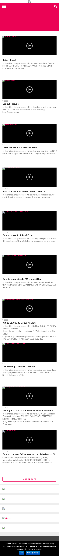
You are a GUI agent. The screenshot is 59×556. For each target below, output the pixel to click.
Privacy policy (32, 553)
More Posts (29, 479)
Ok (22, 553)
